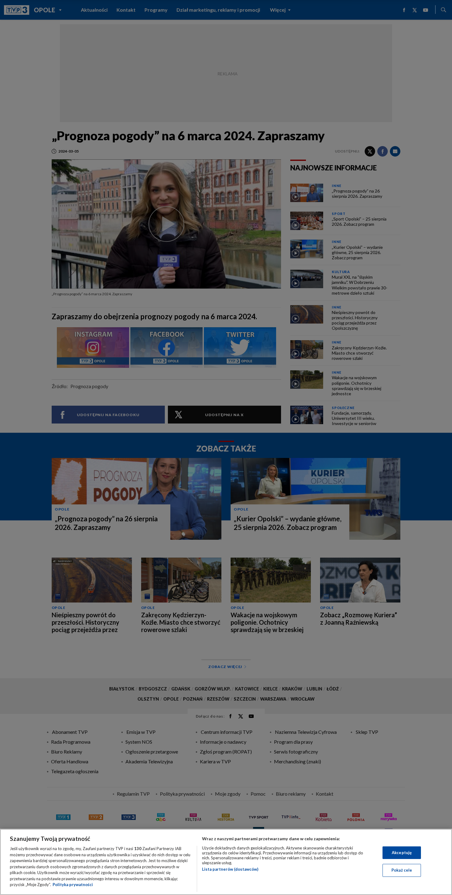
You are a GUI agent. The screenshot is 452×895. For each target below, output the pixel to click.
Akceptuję (402, 852)
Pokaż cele (401, 870)
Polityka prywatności (73, 884)
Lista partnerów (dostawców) (230, 869)
